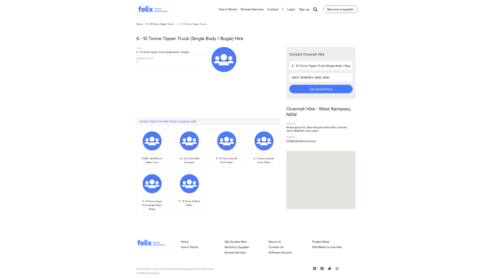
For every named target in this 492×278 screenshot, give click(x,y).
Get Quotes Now (321, 89)
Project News (320, 241)
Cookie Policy (207, 268)
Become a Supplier (237, 247)
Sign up (304, 9)
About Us (274, 241)
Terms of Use (160, 268)
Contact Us (275, 247)
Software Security (280, 252)
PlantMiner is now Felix (327, 247)
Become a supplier (340, 9)
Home (185, 241)
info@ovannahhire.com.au (301, 140)
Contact (273, 9)
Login (291, 9)
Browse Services (252, 9)
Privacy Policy (143, 268)
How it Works (228, 9)
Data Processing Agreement (183, 268)
